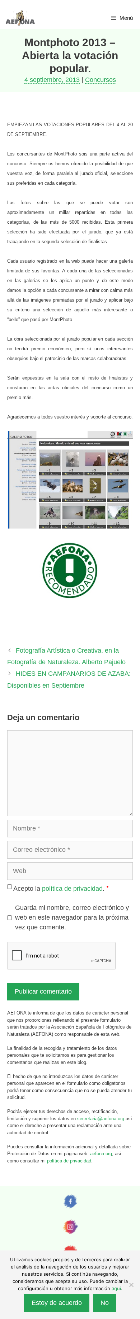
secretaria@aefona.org (100, 1118)
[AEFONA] (20, 18)
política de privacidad (72, 888)
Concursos (100, 79)
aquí (116, 1288)
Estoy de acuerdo (57, 1302)
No (105, 1302)
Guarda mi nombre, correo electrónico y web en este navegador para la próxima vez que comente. (72, 917)
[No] (131, 1284)
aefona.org (101, 1153)
